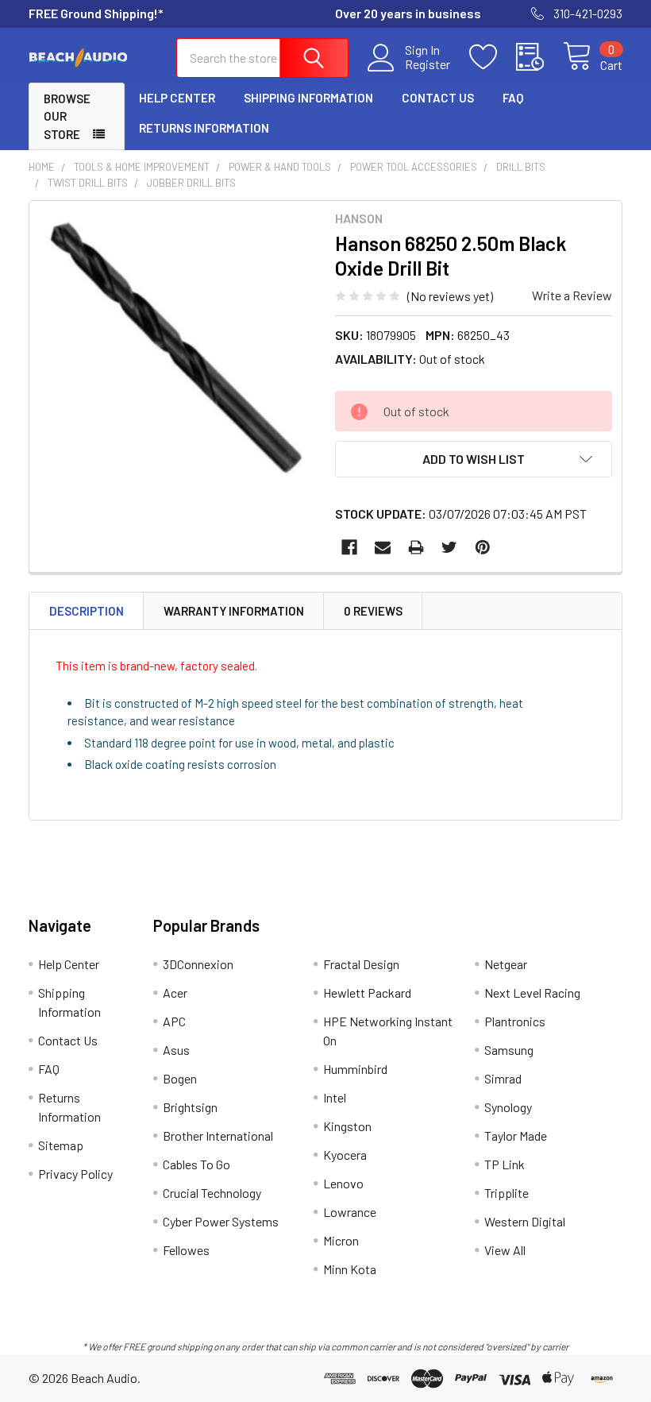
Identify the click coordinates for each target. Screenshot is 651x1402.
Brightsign (190, 1106)
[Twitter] (449, 547)
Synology (508, 1106)
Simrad (503, 1078)
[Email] (382, 547)
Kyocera (345, 1154)
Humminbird (355, 1068)
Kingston (347, 1126)
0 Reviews (373, 611)
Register (427, 64)
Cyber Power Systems (221, 1221)
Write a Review (572, 295)
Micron (341, 1240)
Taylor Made (515, 1135)
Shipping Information (308, 98)
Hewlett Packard (367, 992)
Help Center (177, 98)
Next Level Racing (532, 992)
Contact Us (438, 98)
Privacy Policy (75, 1173)
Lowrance (349, 1211)
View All (505, 1249)
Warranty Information (234, 611)
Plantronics (514, 1021)
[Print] (416, 547)
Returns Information (204, 128)
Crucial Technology (212, 1192)
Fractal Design (361, 963)
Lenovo (343, 1183)
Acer (175, 992)
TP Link (504, 1164)
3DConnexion (198, 963)
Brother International (218, 1135)
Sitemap (60, 1145)
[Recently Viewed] (539, 57)
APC (174, 1021)
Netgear (505, 963)
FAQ (513, 98)
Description (86, 611)
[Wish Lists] (492, 57)
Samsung (509, 1049)
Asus (176, 1049)
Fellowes (186, 1249)
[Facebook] (349, 547)
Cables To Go (196, 1164)
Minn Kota (349, 1268)
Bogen (180, 1078)
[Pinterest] (482, 547)
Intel (334, 1097)
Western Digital (524, 1221)
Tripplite (506, 1192)
